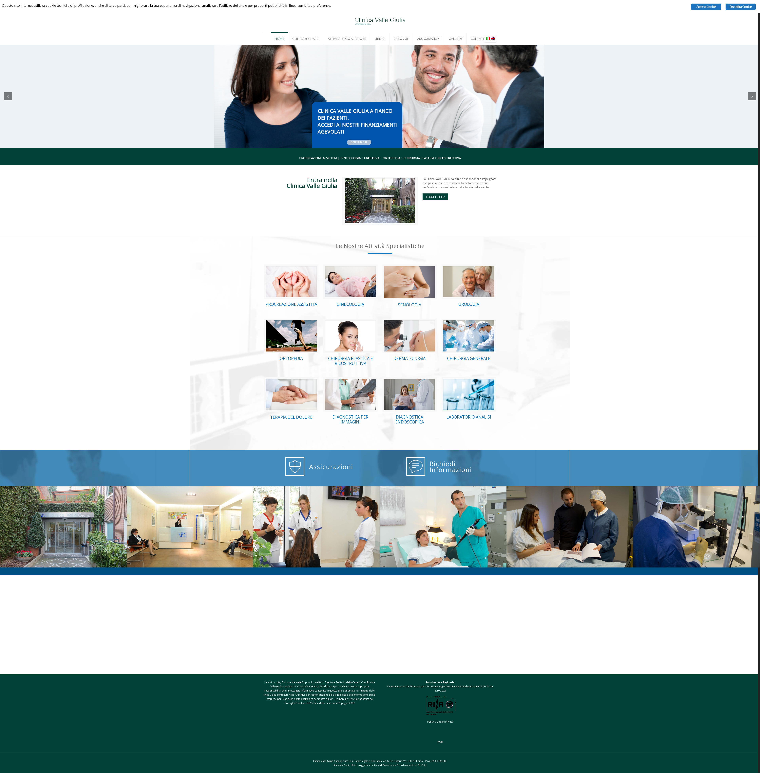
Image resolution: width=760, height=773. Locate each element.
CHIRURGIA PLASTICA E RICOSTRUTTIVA (350, 361)
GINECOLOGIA (350, 304)
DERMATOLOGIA (409, 358)
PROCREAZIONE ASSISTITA (291, 304)
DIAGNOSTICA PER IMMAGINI (350, 419)
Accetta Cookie (706, 7)
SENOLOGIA (409, 305)
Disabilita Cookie (741, 7)
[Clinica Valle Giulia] (380, 21)
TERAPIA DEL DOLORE (291, 417)
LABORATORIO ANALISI (468, 417)
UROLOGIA (468, 304)
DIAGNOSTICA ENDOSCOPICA (409, 419)
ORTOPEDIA (291, 358)
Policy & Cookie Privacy (440, 721)
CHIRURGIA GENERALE (468, 358)
